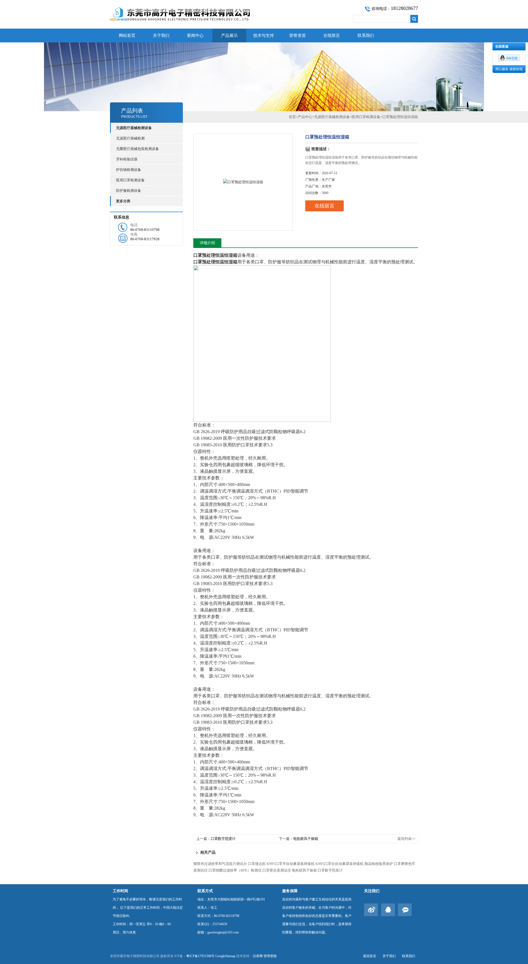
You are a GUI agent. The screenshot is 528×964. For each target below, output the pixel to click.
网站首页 (127, 35)
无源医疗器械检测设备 (332, 117)
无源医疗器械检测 (130, 138)
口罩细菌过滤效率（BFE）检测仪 (235, 870)
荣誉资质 (297, 35)
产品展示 (229, 35)
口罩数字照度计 (223, 839)
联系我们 (366, 35)
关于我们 (161, 35)
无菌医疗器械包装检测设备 (137, 149)
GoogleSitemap (225, 956)
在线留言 (331, 35)
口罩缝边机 (257, 864)
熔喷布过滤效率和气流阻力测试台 (220, 864)
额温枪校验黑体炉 (378, 864)
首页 (292, 117)
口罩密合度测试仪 (276, 870)
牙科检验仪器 (127, 159)
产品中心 (305, 117)
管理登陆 (270, 956)
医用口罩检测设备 (130, 180)
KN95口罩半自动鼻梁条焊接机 (290, 864)
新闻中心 (195, 35)
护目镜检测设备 (128, 170)
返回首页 (369, 956)
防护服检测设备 (128, 191)
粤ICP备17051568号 (200, 956)
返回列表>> (406, 839)
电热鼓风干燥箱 (305, 839)
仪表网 (258, 956)
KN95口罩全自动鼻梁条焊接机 (339, 864)
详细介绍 (207, 243)
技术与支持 (263, 35)
